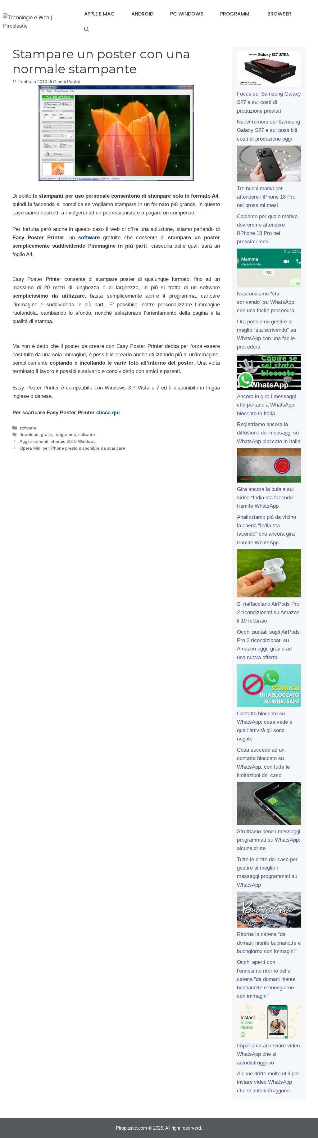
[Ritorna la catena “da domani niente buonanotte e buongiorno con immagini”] (269, 911)
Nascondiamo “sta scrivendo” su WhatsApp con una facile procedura (265, 302)
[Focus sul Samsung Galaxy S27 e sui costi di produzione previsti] (269, 70)
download (29, 434)
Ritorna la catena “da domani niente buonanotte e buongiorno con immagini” (269, 942)
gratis (46, 434)
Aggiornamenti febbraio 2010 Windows (58, 441)
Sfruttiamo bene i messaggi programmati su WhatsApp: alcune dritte (268, 840)
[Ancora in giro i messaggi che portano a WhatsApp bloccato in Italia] (269, 373)
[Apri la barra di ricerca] (87, 29)
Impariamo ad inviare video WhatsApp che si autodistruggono (268, 1054)
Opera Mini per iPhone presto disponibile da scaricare (72, 448)
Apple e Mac (99, 13)
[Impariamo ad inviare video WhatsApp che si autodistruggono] (269, 1022)
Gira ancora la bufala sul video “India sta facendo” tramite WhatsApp (265, 497)
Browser (279, 13)
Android (142, 13)
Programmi (235, 13)
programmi (65, 434)
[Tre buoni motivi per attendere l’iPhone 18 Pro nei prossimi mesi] (269, 165)
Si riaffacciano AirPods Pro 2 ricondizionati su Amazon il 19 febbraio (268, 612)
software (89, 238)
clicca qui (108, 413)
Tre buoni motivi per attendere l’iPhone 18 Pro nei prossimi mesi (266, 197)
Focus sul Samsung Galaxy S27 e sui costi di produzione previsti (269, 102)
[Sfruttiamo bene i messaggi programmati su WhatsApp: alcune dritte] (269, 804)
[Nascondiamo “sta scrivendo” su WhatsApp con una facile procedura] (269, 269)
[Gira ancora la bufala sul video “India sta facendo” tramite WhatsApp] (269, 466)
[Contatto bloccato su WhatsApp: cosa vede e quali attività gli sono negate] (269, 686)
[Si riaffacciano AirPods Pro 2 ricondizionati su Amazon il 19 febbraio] (269, 574)
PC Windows (186, 13)
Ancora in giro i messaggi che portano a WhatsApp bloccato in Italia (266, 405)
